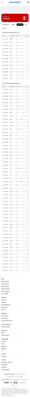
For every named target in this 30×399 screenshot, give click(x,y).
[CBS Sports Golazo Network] (15, 376)
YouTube (3, 341)
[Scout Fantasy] (22, 382)
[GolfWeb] (15, 385)
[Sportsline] (16, 379)
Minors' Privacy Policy (6, 320)
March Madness (5, 291)
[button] (2, 2)
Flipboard (3, 356)
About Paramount (5, 304)
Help (2, 333)
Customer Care (5, 335)
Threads (3, 354)
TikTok (3, 344)
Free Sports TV (5, 286)
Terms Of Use (4, 316)
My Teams (3, 367)
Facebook (3, 349)
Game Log (20, 24)
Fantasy (13, 24)
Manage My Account (6, 362)
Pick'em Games (5, 281)
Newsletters (4, 364)
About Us (3, 300)
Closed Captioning (6, 324)
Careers (3, 302)
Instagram (3, 346)
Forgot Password (5, 369)
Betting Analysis (5, 289)
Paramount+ (4, 307)
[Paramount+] (25, 379)
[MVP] (16, 382)
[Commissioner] (8, 382)
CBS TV (3, 309)
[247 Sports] (5, 379)
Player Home (5, 24)
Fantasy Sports (5, 284)
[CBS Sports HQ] (21, 374)
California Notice (5, 326)
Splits (26, 24)
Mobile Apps (4, 293)
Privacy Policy (4, 318)
